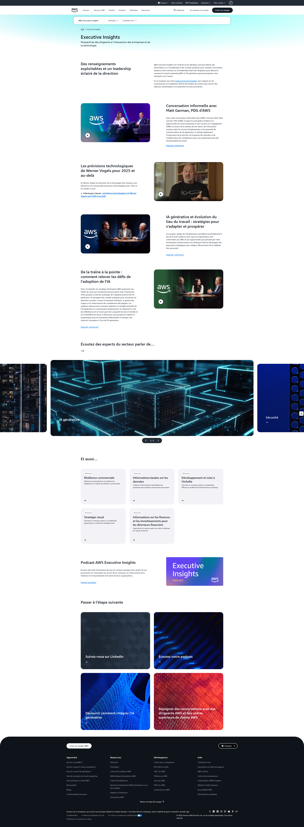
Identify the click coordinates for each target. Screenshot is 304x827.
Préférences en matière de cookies (79, 819)
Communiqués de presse (76, 794)
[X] (210, 811)
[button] (99, 10)
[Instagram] (221, 811)
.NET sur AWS (159, 771)
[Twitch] (225, 811)
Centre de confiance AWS (120, 771)
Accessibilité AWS (205, 790)
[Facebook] (214, 811)
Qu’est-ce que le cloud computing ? (81, 767)
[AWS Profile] (231, 3)
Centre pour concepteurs (164, 762)
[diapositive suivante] (159, 440)
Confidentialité (72, 815)
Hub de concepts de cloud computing (81, 776)
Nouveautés (71, 785)
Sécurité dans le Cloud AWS (78, 780)
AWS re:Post (203, 771)
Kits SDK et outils (161, 767)
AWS (82, 29)
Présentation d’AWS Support (209, 780)
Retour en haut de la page (150, 802)
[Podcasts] (233, 811)
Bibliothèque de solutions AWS (123, 776)
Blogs (68, 790)
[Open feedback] (301, 413)
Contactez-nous (204, 762)
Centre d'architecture (119, 780)
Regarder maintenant (175, 145)
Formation (114, 767)
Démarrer (114, 762)
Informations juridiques (207, 794)
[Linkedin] (217, 811)
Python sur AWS (160, 776)
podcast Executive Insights (186, 81)
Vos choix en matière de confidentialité (122, 815)
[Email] (237, 811)
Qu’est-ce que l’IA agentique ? (78, 771)
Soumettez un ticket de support (211, 767)
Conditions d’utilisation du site (92, 815)
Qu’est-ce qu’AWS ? (74, 762)
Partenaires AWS (117, 797)
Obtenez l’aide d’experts (208, 785)
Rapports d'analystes (119, 792)
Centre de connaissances (208, 776)
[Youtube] (229, 811)
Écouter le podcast (88, 582)
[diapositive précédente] (144, 440)
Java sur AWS (159, 780)
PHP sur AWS (159, 785)
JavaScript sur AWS (162, 790)
